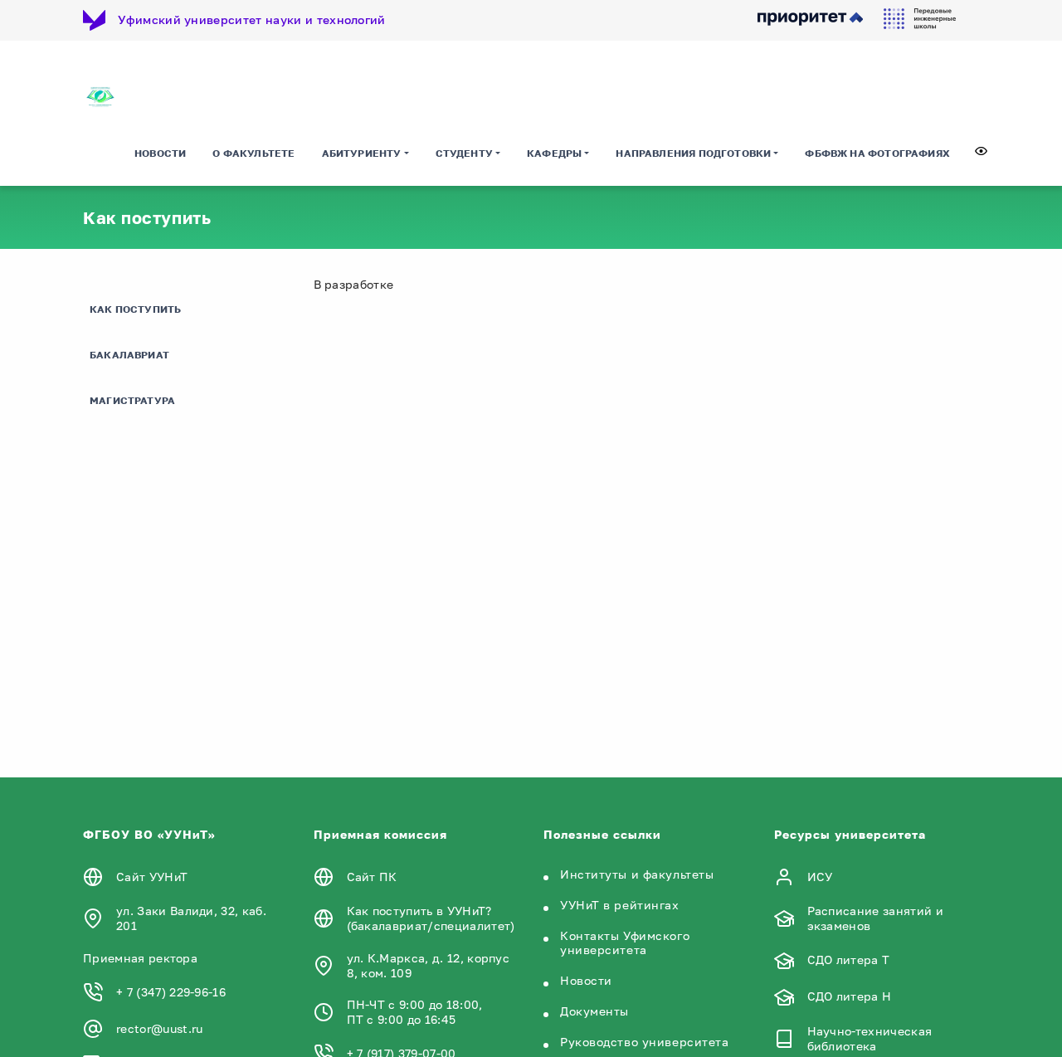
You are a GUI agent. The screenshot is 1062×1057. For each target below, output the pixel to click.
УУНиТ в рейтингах (620, 905)
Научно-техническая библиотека (870, 1038)
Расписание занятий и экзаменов (875, 918)
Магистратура (132, 400)
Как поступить (135, 309)
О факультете (253, 153)
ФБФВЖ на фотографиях (877, 153)
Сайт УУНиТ (152, 876)
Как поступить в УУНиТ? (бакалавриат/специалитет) (431, 918)
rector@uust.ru (159, 1028)
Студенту (464, 153)
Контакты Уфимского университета (624, 942)
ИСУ (820, 876)
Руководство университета (644, 1042)
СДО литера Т (848, 959)
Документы (594, 1011)
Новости (160, 153)
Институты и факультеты (637, 874)
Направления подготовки (693, 153)
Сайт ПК (372, 876)
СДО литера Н (849, 996)
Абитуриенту (362, 153)
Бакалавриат (129, 354)
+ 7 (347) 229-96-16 (171, 992)
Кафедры (554, 153)
